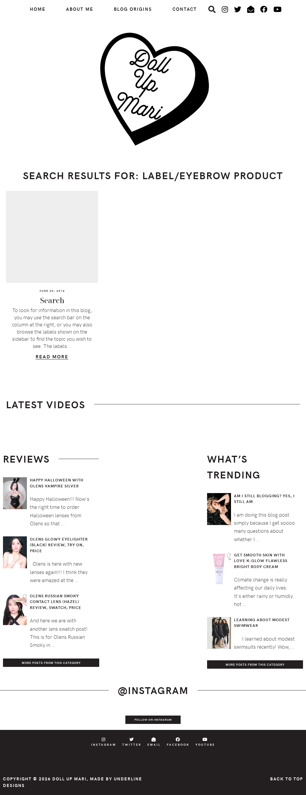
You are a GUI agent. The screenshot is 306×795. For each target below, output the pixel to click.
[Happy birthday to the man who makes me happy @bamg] (76, 717)
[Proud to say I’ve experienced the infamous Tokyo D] (291, 717)
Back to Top (286, 779)
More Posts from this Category (51, 663)
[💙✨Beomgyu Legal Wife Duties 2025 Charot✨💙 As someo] (15, 717)
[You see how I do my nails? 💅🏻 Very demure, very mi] (229, 717)
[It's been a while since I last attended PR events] (107, 717)
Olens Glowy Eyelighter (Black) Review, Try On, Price (59, 544)
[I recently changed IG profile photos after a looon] (45, 717)
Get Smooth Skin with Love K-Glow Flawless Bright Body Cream (260, 560)
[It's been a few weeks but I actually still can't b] (260, 717)
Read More (52, 357)
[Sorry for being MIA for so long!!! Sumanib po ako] (198, 717)
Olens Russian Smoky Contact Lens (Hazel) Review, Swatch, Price (55, 601)
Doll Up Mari (69, 779)
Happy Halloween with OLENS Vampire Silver (56, 483)
